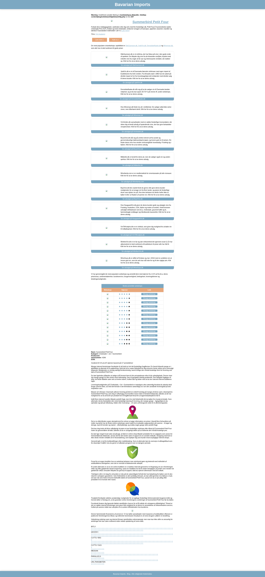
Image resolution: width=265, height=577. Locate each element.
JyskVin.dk (142, 46)
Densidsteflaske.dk (154, 46)
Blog (128, 574)
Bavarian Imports (132, 4)
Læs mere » (99, 40)
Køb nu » (115, 40)
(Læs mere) (125, 31)
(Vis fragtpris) (100, 34)
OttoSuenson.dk (131, 46)
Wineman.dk (168, 46)
